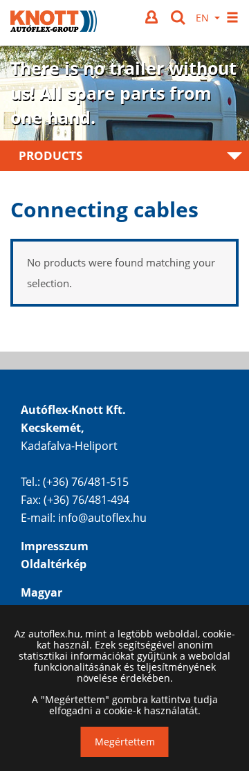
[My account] (152, 17)
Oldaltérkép (53, 564)
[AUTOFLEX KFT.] (53, 22)
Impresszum (55, 546)
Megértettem (125, 741)
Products (50, 155)
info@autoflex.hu (102, 517)
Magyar (41, 592)
